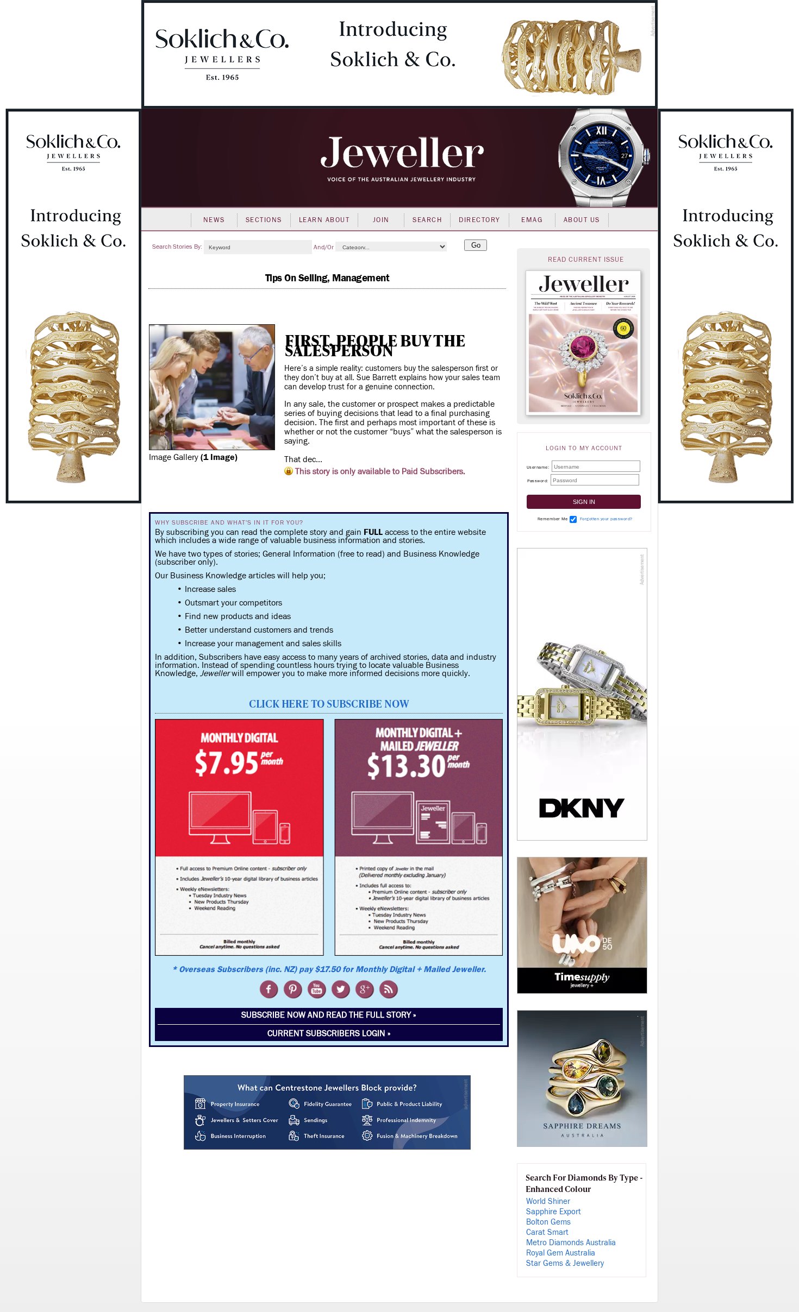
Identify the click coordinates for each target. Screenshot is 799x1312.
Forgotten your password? (606, 518)
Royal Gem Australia (560, 1253)
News (214, 220)
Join (381, 220)
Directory (480, 220)
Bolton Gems (548, 1222)
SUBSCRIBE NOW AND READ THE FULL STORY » (328, 1015)
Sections (264, 220)
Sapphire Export (553, 1211)
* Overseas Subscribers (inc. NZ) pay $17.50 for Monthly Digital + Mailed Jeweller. (329, 969)
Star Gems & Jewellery (565, 1263)
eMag (531, 220)
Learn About (324, 220)
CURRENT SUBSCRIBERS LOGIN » (329, 1033)
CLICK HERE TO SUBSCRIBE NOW (329, 703)
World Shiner (548, 1201)
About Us (582, 220)
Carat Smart (547, 1232)
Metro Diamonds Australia (571, 1242)
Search (427, 220)
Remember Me (553, 518)
